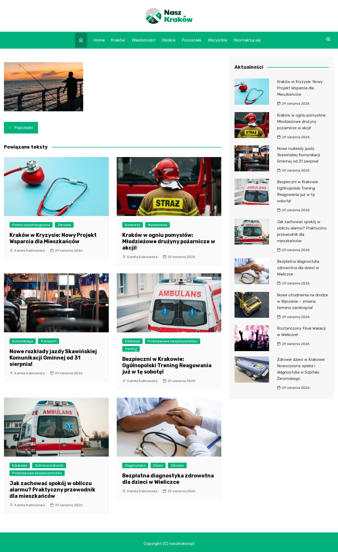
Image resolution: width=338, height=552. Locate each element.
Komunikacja (22, 341)
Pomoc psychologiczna (31, 225)
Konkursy (132, 225)
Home (99, 40)
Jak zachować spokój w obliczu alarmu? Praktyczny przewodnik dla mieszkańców (52, 489)
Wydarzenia (157, 225)
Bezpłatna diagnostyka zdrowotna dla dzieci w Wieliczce (168, 478)
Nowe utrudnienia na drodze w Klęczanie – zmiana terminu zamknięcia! (302, 301)
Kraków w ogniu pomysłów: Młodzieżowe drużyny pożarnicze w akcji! (168, 241)
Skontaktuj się (247, 40)
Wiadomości (143, 40)
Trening (131, 349)
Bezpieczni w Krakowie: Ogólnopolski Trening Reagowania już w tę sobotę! (167, 365)
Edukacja (132, 341)
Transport (49, 341)
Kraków (118, 40)
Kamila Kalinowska (30, 250)
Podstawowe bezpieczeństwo (173, 341)
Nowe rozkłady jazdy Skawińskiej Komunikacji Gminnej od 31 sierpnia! (53, 357)
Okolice (169, 40)
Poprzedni (24, 127)
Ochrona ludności (49, 465)
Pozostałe (191, 40)
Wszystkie (217, 40)
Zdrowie (64, 225)
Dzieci (158, 465)
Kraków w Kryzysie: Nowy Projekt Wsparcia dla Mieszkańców (53, 238)
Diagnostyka (135, 465)
